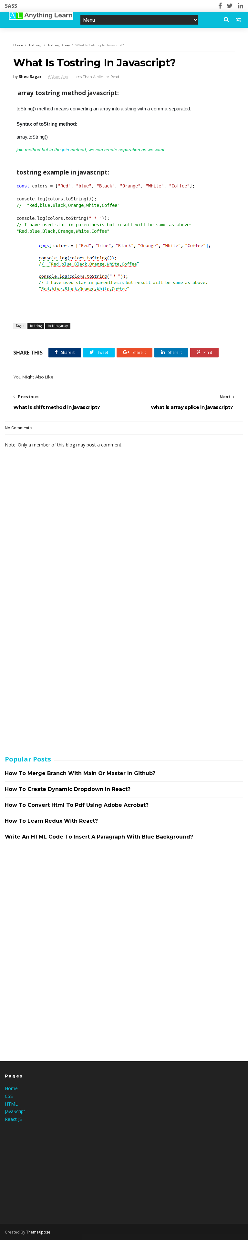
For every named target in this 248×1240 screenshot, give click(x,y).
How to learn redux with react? (51, 821)
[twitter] (230, 6)
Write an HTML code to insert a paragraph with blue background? (99, 837)
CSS (9, 1096)
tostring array (59, 45)
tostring (35, 45)
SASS (11, 5)
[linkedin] (240, 6)
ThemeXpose (38, 1232)
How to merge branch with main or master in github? (80, 773)
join (66, 149)
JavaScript (15, 1111)
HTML (11, 1104)
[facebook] (220, 6)
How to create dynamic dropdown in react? (67, 789)
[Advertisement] (53, 646)
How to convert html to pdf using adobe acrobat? (77, 805)
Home (18, 45)
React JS (13, 1119)
